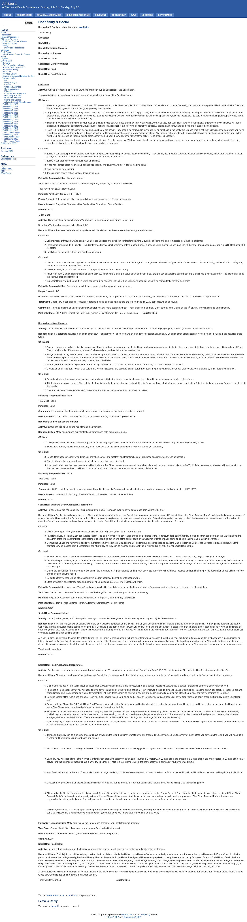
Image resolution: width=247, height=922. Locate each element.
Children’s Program (78, 15)
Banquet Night (10, 82)
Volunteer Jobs (9, 78)
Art (5, 80)
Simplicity (145, 914)
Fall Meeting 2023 (10, 108)
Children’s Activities (12, 87)
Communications (11, 89)
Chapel (7, 85)
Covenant (100, 15)
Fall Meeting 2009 (8, 143)
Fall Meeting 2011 (10, 139)
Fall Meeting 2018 (10, 119)
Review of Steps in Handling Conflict (18, 76)
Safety (5, 45)
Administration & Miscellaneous (17, 102)
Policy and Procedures (14, 48)
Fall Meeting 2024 (10, 106)
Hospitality (83, 27)
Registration (24, 15)
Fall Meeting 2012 (10, 134)
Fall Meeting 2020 (10, 115)
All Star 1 (9, 4)
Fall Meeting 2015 (10, 126)
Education (8, 91)
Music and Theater (12, 98)
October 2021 (7, 151)
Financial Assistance (49, 15)
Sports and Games (12, 100)
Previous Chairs (10, 74)
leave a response (55, 895)
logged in (55, 906)
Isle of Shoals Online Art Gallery (16, 54)
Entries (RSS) (112, 917)
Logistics (147, 15)
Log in (3, 166)
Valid (6, 169)
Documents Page (12, 132)
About (7, 15)
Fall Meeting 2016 (10, 124)
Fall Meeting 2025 (10, 104)
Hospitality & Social (12, 95)
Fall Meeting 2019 (10, 117)
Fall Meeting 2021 (10, 113)
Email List (7, 72)
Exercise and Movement (15, 93)
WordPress (6, 173)
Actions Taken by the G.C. (14, 67)
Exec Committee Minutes (13, 65)
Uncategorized (7, 159)
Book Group (119, 15)
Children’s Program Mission (15, 41)
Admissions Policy (10, 69)
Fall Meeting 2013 (10, 130)
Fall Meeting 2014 (10, 128)
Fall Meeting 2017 (10, 121)
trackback (72, 895)
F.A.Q (133, 15)
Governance (165, 15)
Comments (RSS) (132, 917)
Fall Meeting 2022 (10, 111)
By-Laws (6, 63)
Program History (10, 43)
